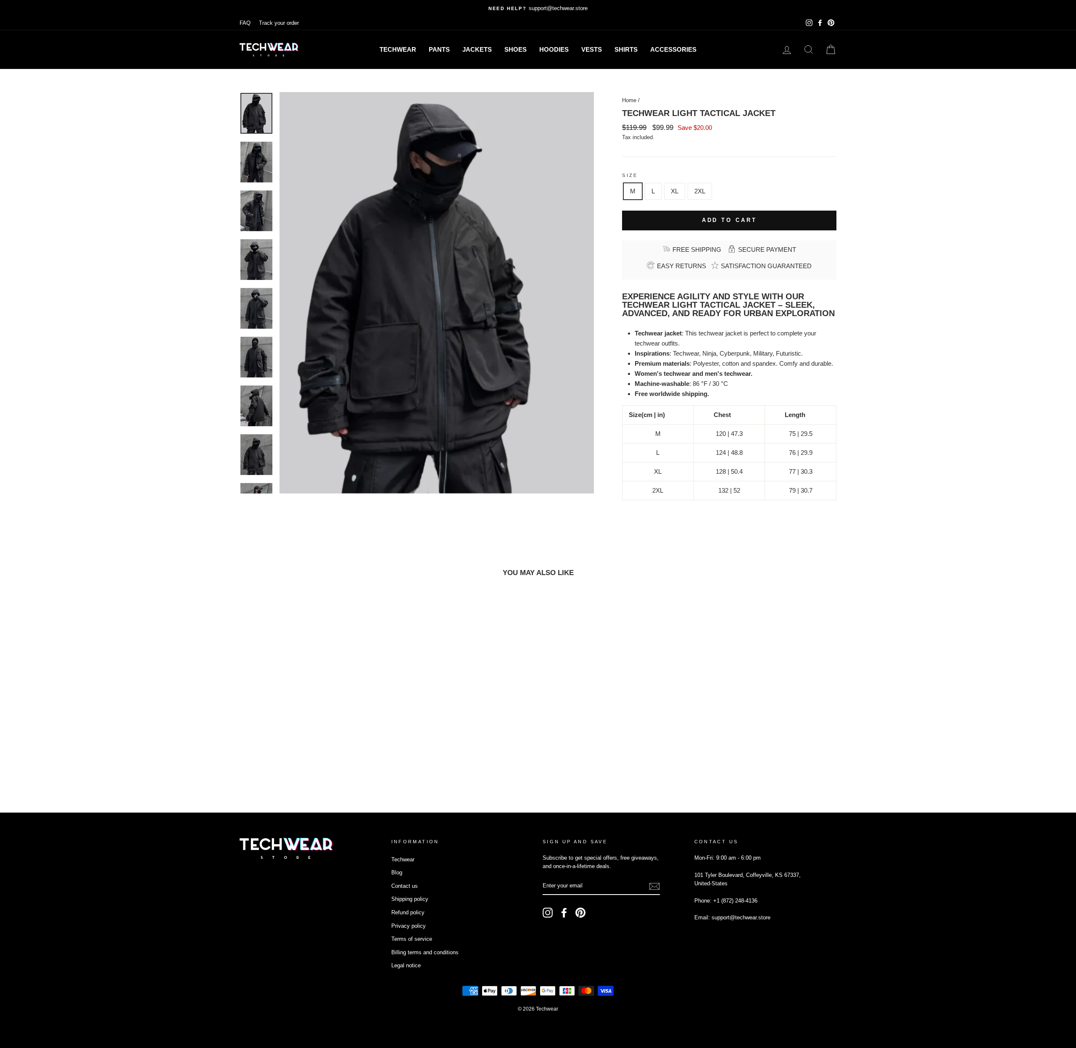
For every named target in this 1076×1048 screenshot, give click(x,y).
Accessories (673, 49)
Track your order (279, 23)
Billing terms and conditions (425, 952)
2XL (699, 191)
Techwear (398, 49)
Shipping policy (409, 899)
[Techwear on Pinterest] (580, 913)
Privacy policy (408, 926)
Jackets (477, 49)
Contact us (404, 886)
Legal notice (406, 965)
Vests (591, 49)
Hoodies (554, 49)
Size (630, 175)
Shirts (626, 49)
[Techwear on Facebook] (564, 913)
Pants (439, 49)
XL (674, 191)
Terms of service (411, 939)
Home (629, 100)
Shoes (515, 49)
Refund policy (408, 912)
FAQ (245, 23)
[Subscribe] (654, 886)
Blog (396, 872)
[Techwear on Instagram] (548, 913)
